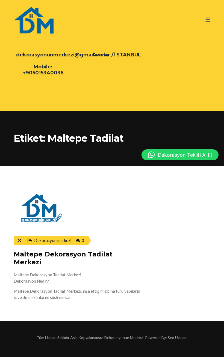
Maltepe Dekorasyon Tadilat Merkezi (63, 258)
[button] (180, 154)
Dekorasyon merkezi (52, 240)
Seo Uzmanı (177, 337)
